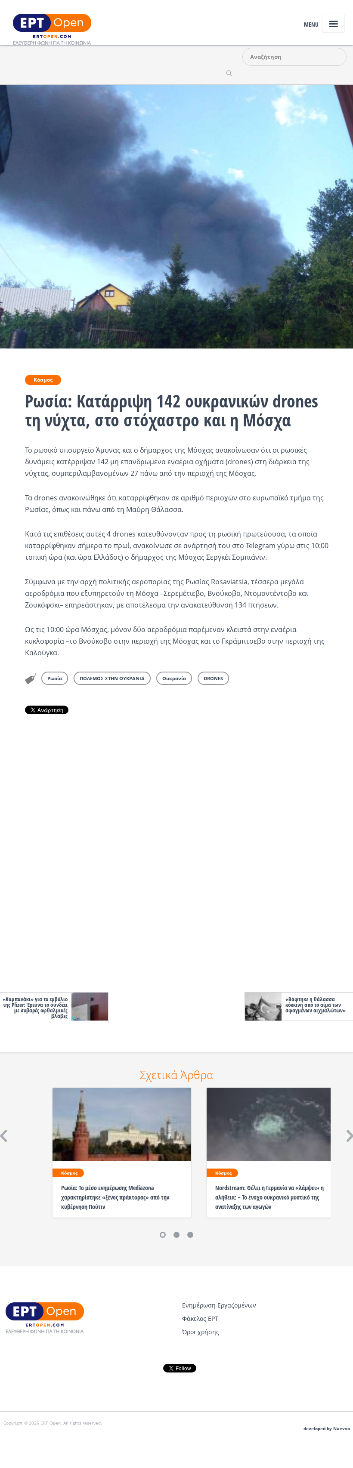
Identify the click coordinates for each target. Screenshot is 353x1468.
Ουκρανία (174, 678)
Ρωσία (54, 678)
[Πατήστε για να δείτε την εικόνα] (176, 216)
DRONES (213, 678)
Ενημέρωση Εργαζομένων (219, 1305)
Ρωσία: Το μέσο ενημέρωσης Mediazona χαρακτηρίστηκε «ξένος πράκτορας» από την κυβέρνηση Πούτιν (115, 1197)
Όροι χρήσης (200, 1332)
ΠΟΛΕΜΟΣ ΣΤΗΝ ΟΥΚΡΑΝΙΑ (112, 678)
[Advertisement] (176, 851)
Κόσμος (43, 379)
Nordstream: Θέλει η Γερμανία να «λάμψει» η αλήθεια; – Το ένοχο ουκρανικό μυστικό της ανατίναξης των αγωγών (269, 1197)
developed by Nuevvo (326, 1428)
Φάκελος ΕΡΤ (200, 1318)
